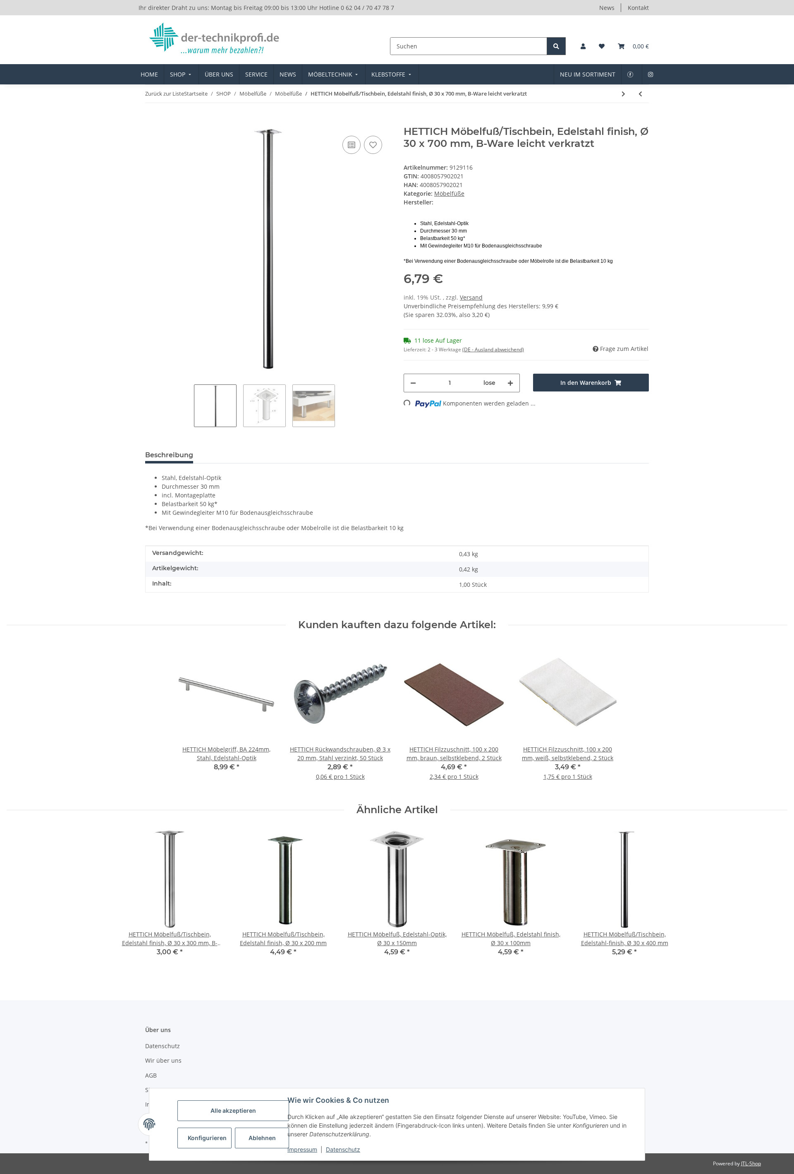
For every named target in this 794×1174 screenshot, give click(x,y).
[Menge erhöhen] (510, 383)
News (607, 8)
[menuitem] (149, 74)
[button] (583, 46)
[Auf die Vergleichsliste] (351, 145)
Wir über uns (163, 1060)
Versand (471, 297)
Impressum (302, 1149)
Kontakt (638, 8)
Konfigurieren (207, 1137)
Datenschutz (343, 1149)
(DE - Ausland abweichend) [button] (493, 349)
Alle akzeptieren (233, 1110)
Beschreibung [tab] (169, 455)
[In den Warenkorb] (151, 121)
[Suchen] (556, 46)
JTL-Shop (751, 1163)
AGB (151, 1075)
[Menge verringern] (413, 383)
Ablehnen (262, 1137)
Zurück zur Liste (164, 93)
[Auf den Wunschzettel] (373, 145)
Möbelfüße (449, 193)
